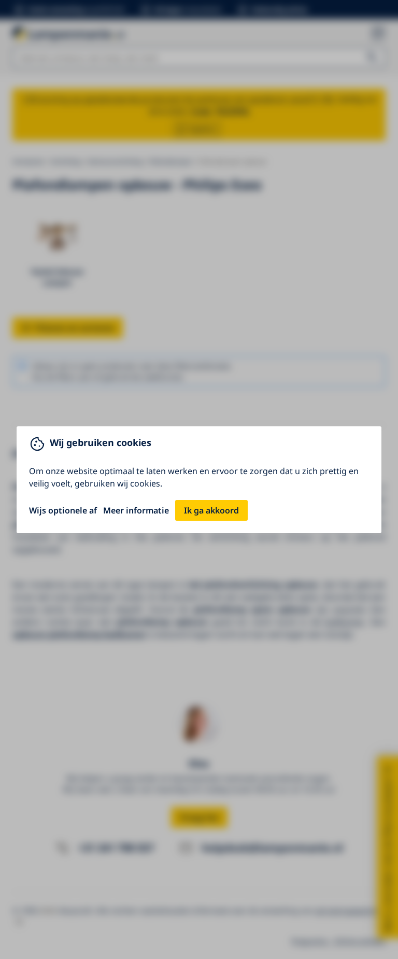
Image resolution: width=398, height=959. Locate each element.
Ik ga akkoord (211, 510)
